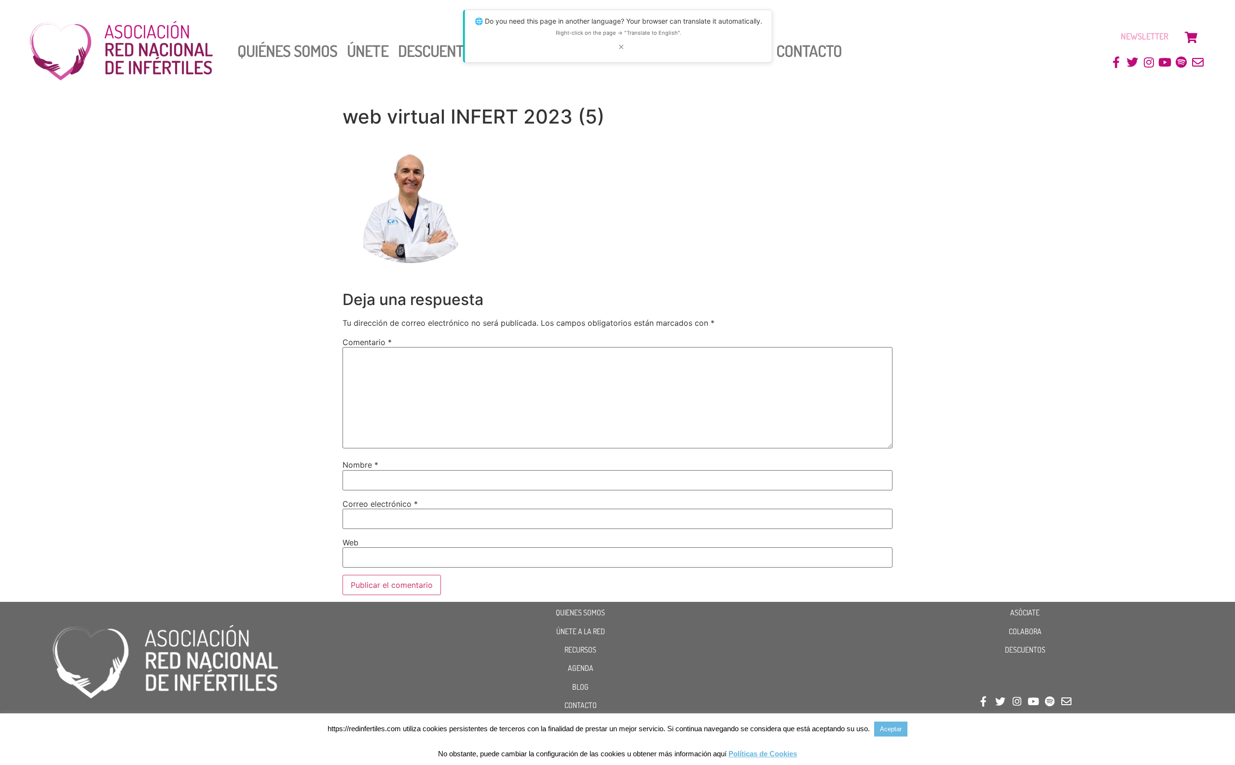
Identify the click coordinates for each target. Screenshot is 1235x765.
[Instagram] (1149, 63)
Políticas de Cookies (762, 754)
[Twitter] (1132, 63)
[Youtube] (1165, 63)
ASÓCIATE (1025, 612)
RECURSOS (580, 649)
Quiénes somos (287, 51)
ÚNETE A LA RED (580, 631)
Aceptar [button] (891, 729)
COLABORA (1025, 631)
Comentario (367, 342)
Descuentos (439, 51)
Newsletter (1144, 36)
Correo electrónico (380, 504)
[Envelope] (1198, 63)
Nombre (360, 465)
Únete (367, 51)
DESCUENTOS (1025, 649)
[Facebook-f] (1116, 63)
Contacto (809, 51)
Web (350, 542)
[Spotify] (1181, 63)
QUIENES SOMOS (580, 612)
